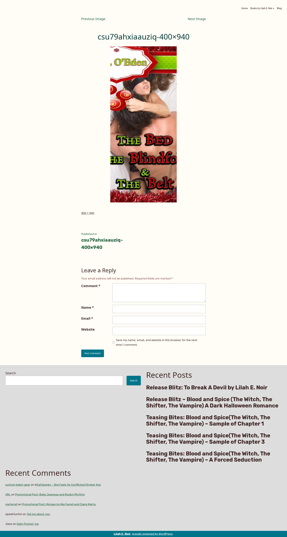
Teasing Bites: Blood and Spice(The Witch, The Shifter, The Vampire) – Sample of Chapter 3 (208, 438)
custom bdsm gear (17, 484)
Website (88, 329)
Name (87, 307)
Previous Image (93, 19)
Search (10, 373)
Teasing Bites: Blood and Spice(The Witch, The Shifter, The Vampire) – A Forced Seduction (208, 456)
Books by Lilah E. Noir (261, 9)
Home (244, 9)
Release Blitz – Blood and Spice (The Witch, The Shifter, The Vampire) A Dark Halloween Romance (212, 402)
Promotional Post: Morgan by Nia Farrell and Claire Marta (59, 504)
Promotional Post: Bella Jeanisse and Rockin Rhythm (50, 494)
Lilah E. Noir (122, 534)
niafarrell (11, 504)
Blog (279, 9)
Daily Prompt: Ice (28, 524)
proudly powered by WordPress (152, 534)
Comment (90, 286)
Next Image (197, 19)
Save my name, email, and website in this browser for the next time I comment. (156, 342)
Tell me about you (38, 514)
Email (87, 318)
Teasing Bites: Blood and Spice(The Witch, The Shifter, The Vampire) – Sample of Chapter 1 (208, 420)
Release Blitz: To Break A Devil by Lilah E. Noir (206, 387)
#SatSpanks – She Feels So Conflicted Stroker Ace (68, 484)
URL (7, 494)
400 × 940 (87, 213)
